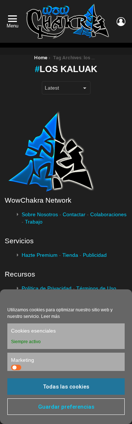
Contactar (74, 214)
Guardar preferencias (66, 407)
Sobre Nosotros (40, 214)
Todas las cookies (66, 386)
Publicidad (95, 255)
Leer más (50, 316)
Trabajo (34, 222)
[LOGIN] (121, 21)
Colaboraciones (108, 214)
